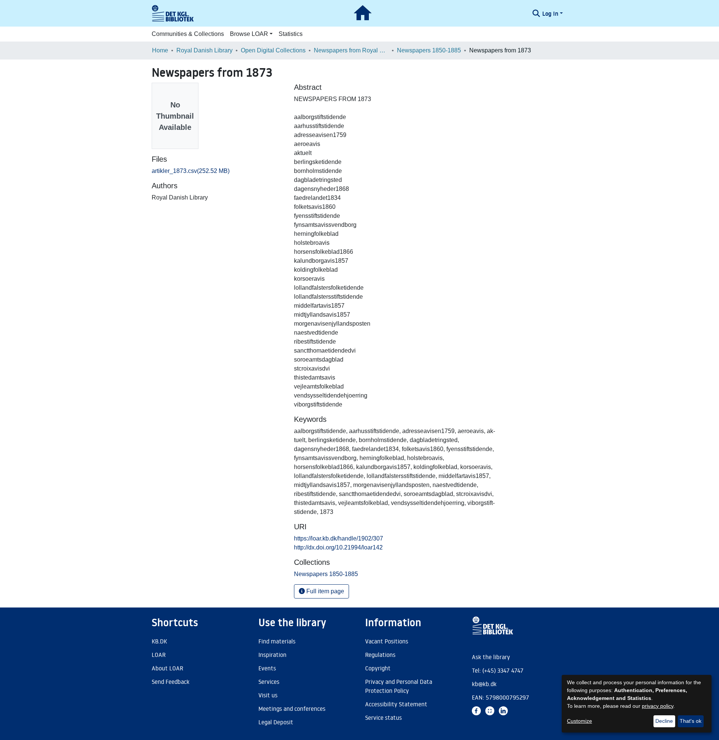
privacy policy (657, 706)
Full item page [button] (324, 591)
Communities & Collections (188, 34)
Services (268, 681)
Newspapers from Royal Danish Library (351, 50)
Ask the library (491, 657)
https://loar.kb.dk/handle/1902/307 (338, 538)
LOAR (159, 654)
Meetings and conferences (291, 708)
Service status (383, 717)
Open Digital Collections (273, 50)
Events (267, 668)
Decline (664, 721)
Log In (550, 13)
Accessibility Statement (396, 704)
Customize (579, 721)
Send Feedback (170, 681)
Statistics (291, 34)
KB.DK (159, 641)
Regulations (380, 654)
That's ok (690, 721)
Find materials (276, 641)
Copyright (378, 668)
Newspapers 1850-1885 (429, 50)
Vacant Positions (386, 641)
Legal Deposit (275, 722)
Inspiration (272, 654)
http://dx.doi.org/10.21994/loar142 (338, 547)
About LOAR (167, 668)
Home (160, 50)
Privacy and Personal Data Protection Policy (398, 686)
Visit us (267, 695)
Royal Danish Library (204, 50)
